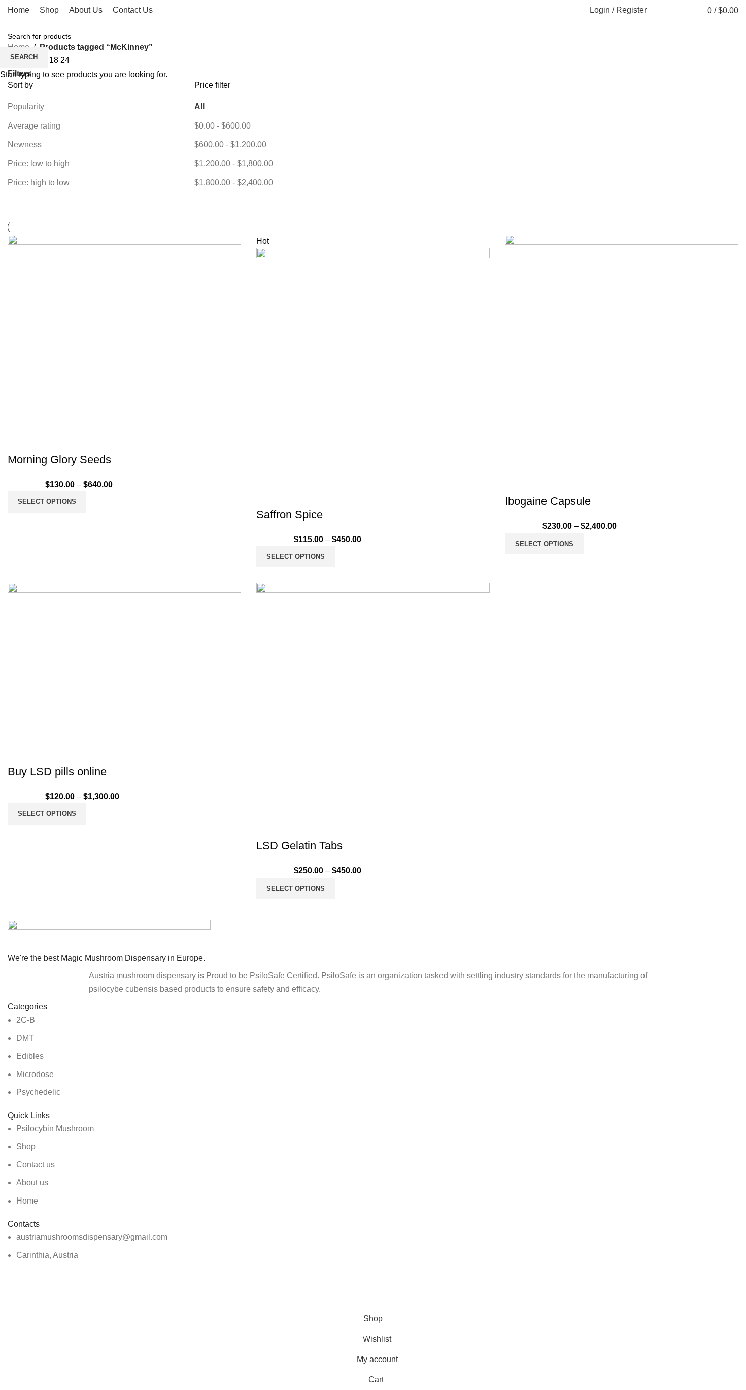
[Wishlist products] (679, 10)
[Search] (660, 10)
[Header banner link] (373, 695)
